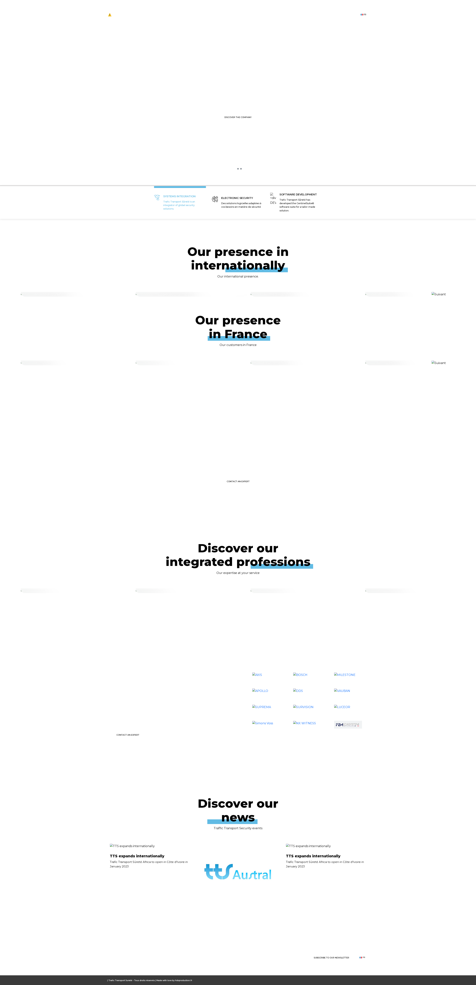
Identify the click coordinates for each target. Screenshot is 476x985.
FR (364, 14)
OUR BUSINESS (244, 15)
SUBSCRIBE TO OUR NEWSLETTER (331, 957)
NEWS (296, 15)
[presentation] (224, 169)
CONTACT (342, 15)
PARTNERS (318, 15)
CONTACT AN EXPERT (238, 481)
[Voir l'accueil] (125, 957)
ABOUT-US (217, 15)
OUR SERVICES (259, 957)
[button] (235, 169)
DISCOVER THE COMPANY (238, 117)
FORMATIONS (273, 15)
